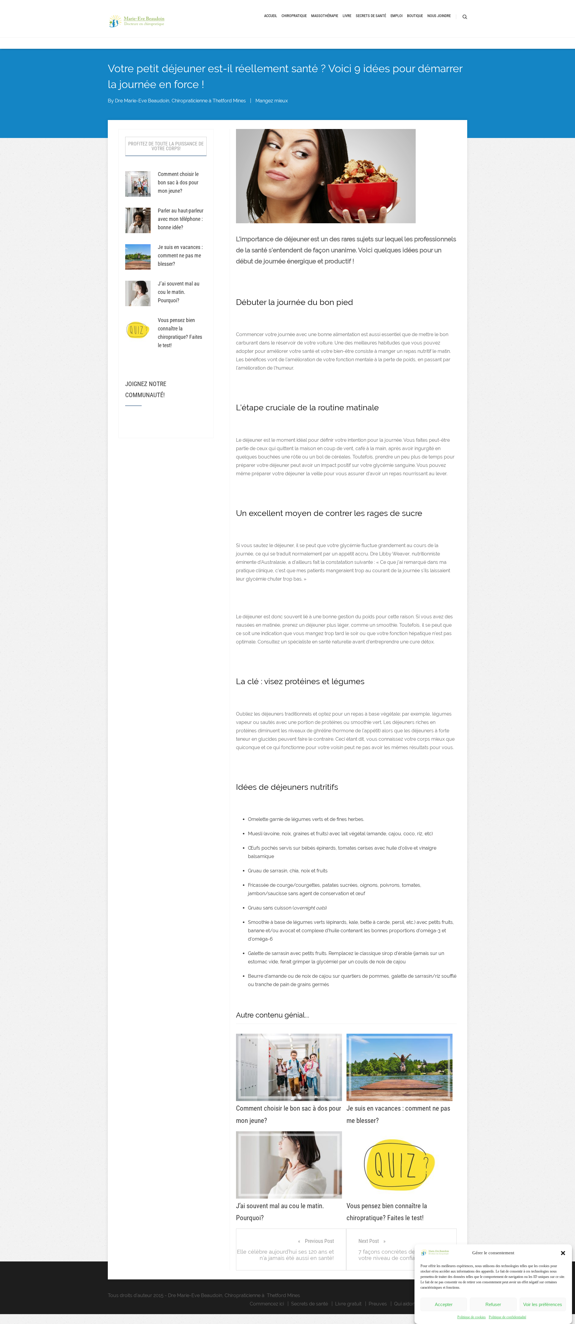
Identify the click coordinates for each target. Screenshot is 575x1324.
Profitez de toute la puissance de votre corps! (166, 146)
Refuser (493, 1304)
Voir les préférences (542, 1304)
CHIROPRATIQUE (294, 15)
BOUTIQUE (415, 15)
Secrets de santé (309, 1304)
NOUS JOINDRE (439, 15)
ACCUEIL (270, 15)
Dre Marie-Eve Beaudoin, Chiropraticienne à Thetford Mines (180, 101)
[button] (563, 1253)
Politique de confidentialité (507, 1317)
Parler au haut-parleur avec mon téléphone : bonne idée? (180, 218)
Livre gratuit (348, 1304)
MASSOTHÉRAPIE (324, 15)
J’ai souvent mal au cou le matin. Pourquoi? (178, 291)
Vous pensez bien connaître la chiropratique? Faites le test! (180, 332)
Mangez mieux (271, 101)
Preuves (378, 1304)
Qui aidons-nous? (413, 1304)
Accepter (444, 1304)
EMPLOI (396, 15)
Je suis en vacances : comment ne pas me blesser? (180, 255)
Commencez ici (267, 1304)
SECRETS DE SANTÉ (371, 15)
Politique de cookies (471, 1317)
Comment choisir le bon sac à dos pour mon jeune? (178, 182)
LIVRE (347, 15)
